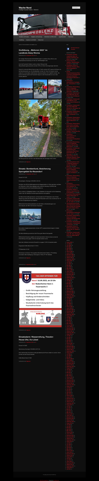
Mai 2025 (69, 265)
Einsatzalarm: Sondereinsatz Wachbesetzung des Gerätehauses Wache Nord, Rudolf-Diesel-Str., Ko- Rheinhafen (73, 151)
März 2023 (69, 305)
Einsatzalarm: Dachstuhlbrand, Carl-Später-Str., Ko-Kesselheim (73, 82)
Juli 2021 (69, 335)
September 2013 (70, 466)
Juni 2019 (69, 371)
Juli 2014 (69, 458)
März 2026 (69, 250)
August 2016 (69, 423)
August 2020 (69, 352)
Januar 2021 (69, 345)
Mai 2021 (69, 338)
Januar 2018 (69, 397)
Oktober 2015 (69, 438)
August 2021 (69, 334)
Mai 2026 (69, 246)
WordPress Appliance (44, 480)
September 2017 (70, 403)
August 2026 (69, 242)
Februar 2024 (69, 288)
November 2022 (70, 311)
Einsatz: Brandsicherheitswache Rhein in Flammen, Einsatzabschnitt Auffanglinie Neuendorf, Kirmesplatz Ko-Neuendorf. (73, 74)
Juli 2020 (69, 354)
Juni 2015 (69, 444)
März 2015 (69, 449)
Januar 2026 (69, 253)
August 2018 (69, 386)
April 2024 (69, 285)
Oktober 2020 (69, 349)
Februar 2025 (69, 269)
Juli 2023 (69, 299)
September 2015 (70, 440)
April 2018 (69, 392)
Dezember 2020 (70, 346)
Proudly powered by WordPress (49, 474)
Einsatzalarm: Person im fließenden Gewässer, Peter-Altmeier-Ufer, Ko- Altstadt (73, 227)
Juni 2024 (69, 282)
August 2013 (69, 467)
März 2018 (69, 394)
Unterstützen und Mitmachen (50, 36)
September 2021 (70, 332)
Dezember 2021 (70, 328)
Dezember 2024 (70, 273)
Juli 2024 (69, 280)
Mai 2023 (69, 302)
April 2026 (69, 248)
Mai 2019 (69, 372)
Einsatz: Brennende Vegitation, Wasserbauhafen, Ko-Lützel (73, 62)
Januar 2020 (69, 360)
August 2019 (69, 368)
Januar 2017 (69, 415)
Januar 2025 (69, 271)
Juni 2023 (69, 300)
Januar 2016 (69, 433)
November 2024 (70, 274)
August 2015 (69, 441)
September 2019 (70, 366)
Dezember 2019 (70, 361)
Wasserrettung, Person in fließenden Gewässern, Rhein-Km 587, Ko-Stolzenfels (73, 157)
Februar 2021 (69, 343)
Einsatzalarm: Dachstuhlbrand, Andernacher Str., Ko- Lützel (73, 212)
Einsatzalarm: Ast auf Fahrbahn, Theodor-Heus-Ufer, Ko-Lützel (73, 131)
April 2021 (69, 340)
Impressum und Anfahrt (31, 40)
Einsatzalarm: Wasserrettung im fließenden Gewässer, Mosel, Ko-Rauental (73, 113)
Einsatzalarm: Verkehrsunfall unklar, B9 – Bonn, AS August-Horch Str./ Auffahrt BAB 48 (73, 234)
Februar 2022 (69, 325)
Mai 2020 (69, 357)
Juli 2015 (69, 443)
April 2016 (69, 429)
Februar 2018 (69, 395)
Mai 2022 (69, 320)
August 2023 (69, 297)
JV (36, 55)
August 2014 (69, 456)
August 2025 (69, 260)
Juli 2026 (69, 243)
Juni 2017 (69, 407)
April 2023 (69, 303)
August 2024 (69, 279)
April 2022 (69, 322)
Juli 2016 (69, 424)
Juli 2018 (69, 388)
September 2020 (70, 351)
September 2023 (70, 296)
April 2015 (69, 447)
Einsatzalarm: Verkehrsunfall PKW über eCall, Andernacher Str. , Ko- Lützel (73, 200)
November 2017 (70, 400)
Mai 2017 (69, 409)
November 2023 (70, 292)
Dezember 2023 (70, 291)
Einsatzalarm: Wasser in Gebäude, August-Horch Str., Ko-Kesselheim (73, 191)
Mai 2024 (69, 283)
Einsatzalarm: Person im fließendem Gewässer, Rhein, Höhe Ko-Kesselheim (73, 67)
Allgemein (28, 161)
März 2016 (69, 430)
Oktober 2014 (69, 455)
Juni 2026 (69, 245)
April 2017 (69, 411)
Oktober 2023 (69, 294)
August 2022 (69, 315)
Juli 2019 (69, 369)
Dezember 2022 (70, 309)
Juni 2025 (69, 263)
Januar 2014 (69, 461)
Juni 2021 (69, 337)
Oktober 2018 (69, 383)
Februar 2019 (69, 377)
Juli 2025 (69, 262)
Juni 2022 (69, 319)
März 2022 (69, 323)
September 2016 (70, 421)
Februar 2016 (69, 432)
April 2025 (69, 266)
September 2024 (70, 277)
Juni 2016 (69, 426)
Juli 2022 (69, 317)
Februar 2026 (69, 251)
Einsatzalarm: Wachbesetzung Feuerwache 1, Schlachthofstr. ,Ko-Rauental (73, 223)
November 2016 (70, 418)
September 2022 (70, 314)
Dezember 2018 (70, 380)
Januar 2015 (69, 452)
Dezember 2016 (70, 417)
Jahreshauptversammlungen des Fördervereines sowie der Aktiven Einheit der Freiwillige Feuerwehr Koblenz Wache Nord (73, 206)
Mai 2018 (69, 391)
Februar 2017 (69, 414)
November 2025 (70, 256)
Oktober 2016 (69, 420)
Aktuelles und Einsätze (24, 36)
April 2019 (69, 374)
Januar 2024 (69, 289)
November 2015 (70, 437)
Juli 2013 (69, 469)
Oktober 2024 (69, 276)
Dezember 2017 (70, 398)
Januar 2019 (69, 378)
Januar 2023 (69, 308)
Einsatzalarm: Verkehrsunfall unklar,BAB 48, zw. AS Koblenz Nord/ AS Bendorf (73, 100)
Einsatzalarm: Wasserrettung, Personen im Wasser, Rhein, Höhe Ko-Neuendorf (73, 119)
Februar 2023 (69, 306)
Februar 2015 (69, 450)
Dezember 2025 (70, 254)
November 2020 (70, 348)
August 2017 (69, 404)
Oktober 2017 (69, 401)
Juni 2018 (69, 389)
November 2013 (70, 463)
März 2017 (69, 412)
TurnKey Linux (56, 480)
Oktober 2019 (69, 365)
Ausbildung (21, 40)
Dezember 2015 (70, 435)
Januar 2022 (69, 326)
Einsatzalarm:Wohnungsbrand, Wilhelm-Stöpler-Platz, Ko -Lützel (74, 195)
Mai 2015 (69, 446)
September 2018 (70, 384)
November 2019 (70, 363)
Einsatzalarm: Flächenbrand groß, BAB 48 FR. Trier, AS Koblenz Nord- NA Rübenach (73, 94)
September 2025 (70, 259)
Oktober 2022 (69, 312)
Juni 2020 (69, 355)
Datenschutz (40, 40)
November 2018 (70, 381)
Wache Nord (25, 7)
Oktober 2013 (69, 464)
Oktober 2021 (69, 331)
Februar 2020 (69, 358)
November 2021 (70, 329)
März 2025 (69, 268)
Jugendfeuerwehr (62, 36)
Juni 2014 (69, 460)
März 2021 (69, 342)
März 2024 (69, 286)
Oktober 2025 (69, 257)
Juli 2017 (69, 406)
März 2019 (69, 375)
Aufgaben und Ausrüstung (36, 36)
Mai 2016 (69, 427)
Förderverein (70, 36)
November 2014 (70, 453)
